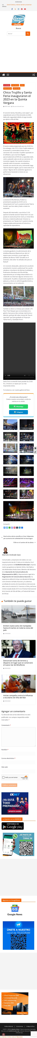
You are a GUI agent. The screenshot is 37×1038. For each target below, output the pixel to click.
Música (22, 85)
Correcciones (19, 1026)
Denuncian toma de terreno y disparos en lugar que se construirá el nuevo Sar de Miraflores (18, 662)
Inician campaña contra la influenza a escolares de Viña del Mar (18, 696)
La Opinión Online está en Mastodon (11, 1037)
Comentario (6, 725)
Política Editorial (8, 1026)
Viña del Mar (16, 88)
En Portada (7, 85)
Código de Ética (30, 1026)
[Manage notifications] (3, 1034)
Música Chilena (7, 88)
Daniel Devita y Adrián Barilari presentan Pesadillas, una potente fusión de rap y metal (20, 5)
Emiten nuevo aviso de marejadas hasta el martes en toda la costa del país (18, 628)
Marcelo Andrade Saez (18, 106)
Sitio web (4, 767)
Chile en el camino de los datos (23, 542)
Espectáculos (15, 85)
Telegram (20, 412)
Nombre (4, 750)
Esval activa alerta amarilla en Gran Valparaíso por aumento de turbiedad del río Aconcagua (19, 537)
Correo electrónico (8, 758)
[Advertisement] (18, 55)
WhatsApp (19, 406)
